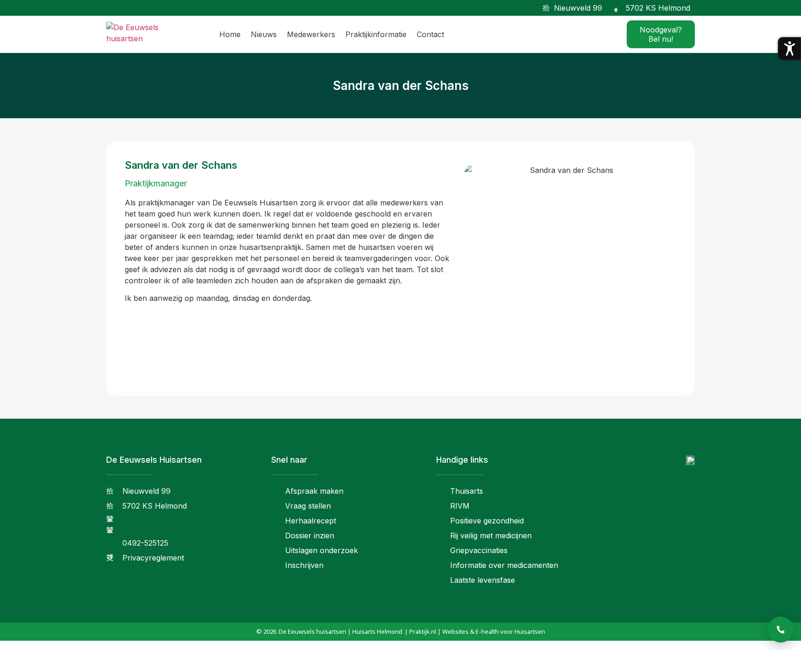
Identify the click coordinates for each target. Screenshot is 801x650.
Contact (430, 34)
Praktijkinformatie (376, 34)
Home (230, 34)
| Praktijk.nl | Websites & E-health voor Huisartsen (475, 631)
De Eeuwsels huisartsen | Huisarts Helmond (340, 631)
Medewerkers (311, 34)
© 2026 (266, 631)
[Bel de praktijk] (781, 630)
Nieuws (264, 34)
